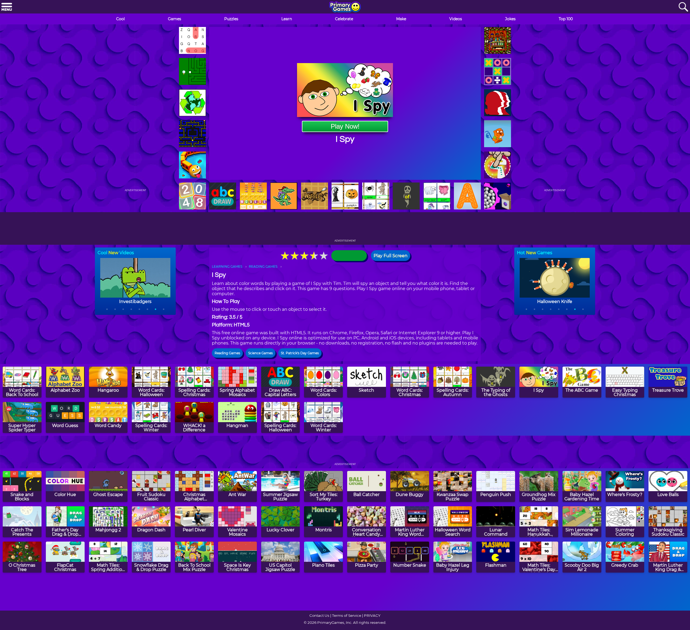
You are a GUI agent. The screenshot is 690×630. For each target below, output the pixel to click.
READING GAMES (263, 266)
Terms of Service (346, 615)
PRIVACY (372, 615)
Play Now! (345, 126)
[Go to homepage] (345, 7)
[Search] (683, 7)
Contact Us (319, 615)
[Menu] (6, 7)
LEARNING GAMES (227, 266)
